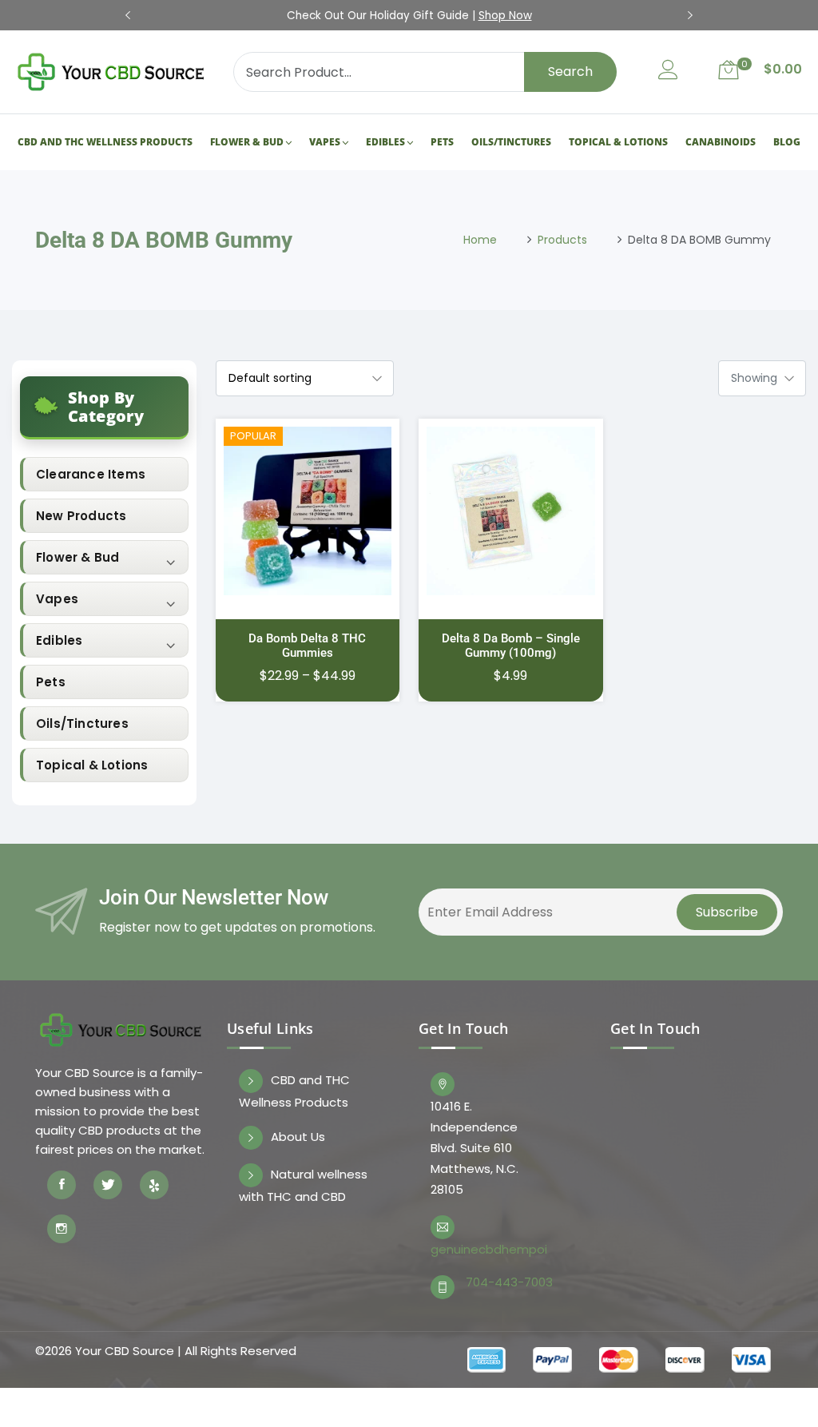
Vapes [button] (57, 574)
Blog (787, 130)
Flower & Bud (246, 130)
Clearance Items (90, 450)
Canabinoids (721, 130)
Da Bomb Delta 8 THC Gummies (307, 621)
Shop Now (505, 15)
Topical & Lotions (619, 130)
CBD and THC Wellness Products (104, 130)
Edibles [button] (59, 616)
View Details (307, 480)
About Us (298, 1112)
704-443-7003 (509, 1258)
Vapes (324, 130)
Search (570, 71)
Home (480, 216)
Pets (442, 130)
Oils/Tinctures (511, 130)
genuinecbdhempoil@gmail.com (488, 1225)
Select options (307, 516)
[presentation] (128, 16)
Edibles (385, 130)
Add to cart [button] (511, 516)
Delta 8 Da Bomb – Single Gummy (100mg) (511, 621)
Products (562, 216)
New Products (81, 491)
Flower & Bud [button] (77, 533)
